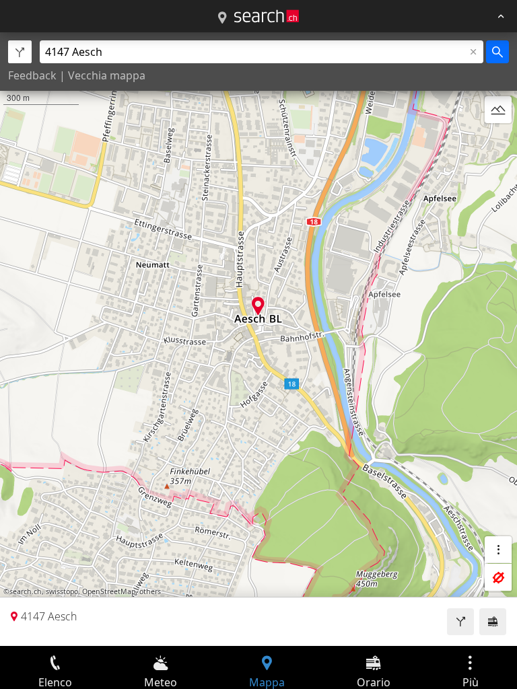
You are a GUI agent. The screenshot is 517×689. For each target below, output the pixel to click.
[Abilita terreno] (498, 109)
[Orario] (492, 621)
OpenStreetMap (108, 591)
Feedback (32, 75)
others (150, 591)
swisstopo (62, 591)
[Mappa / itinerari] (222, 18)
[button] (258, 306)
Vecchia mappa (106, 75)
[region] (258, 339)
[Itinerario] (460, 621)
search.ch (25, 591)
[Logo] (266, 16)
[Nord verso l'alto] (498, 142)
